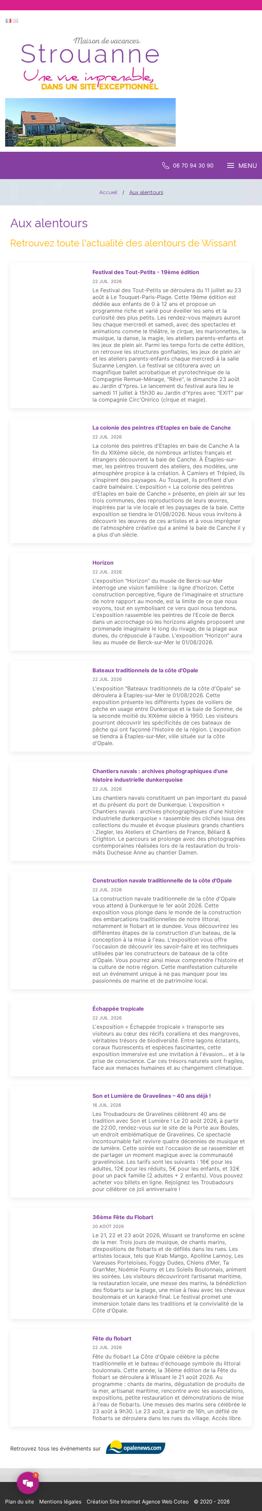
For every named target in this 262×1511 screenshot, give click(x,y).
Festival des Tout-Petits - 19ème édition (145, 272)
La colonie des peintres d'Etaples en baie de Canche (161, 427)
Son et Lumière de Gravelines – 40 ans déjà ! (151, 1095)
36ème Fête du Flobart (122, 1217)
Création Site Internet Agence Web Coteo (138, 1501)
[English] (15, 20)
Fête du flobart (111, 1338)
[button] (28, 1483)
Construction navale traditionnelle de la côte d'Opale (162, 880)
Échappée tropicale (118, 1008)
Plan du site (19, 1501)
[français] (8, 20)
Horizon (103, 562)
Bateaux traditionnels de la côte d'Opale (145, 670)
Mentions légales (60, 1501)
